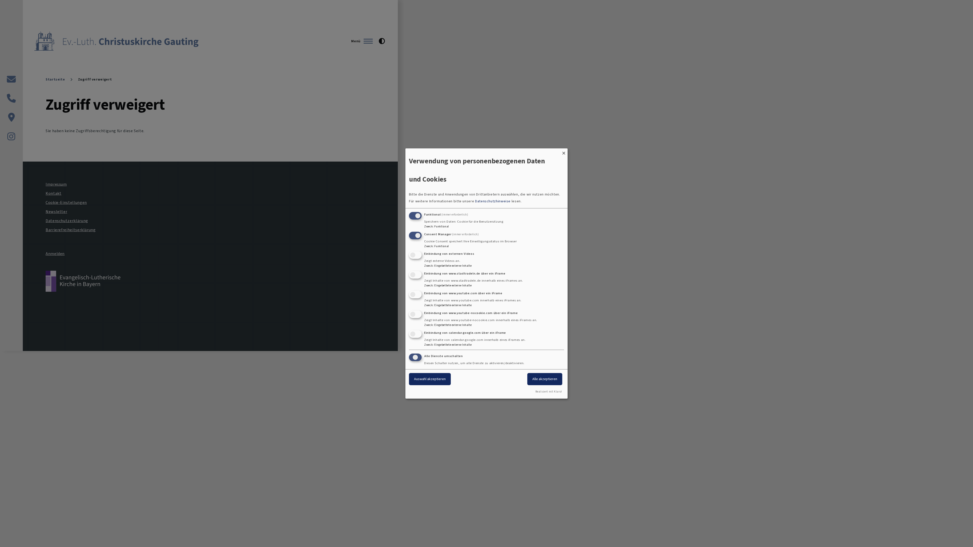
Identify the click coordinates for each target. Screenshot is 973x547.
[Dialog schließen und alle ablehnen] (564, 151)
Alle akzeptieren (544, 379)
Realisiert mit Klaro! (548, 392)
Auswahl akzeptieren (430, 379)
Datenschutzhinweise (493, 201)
